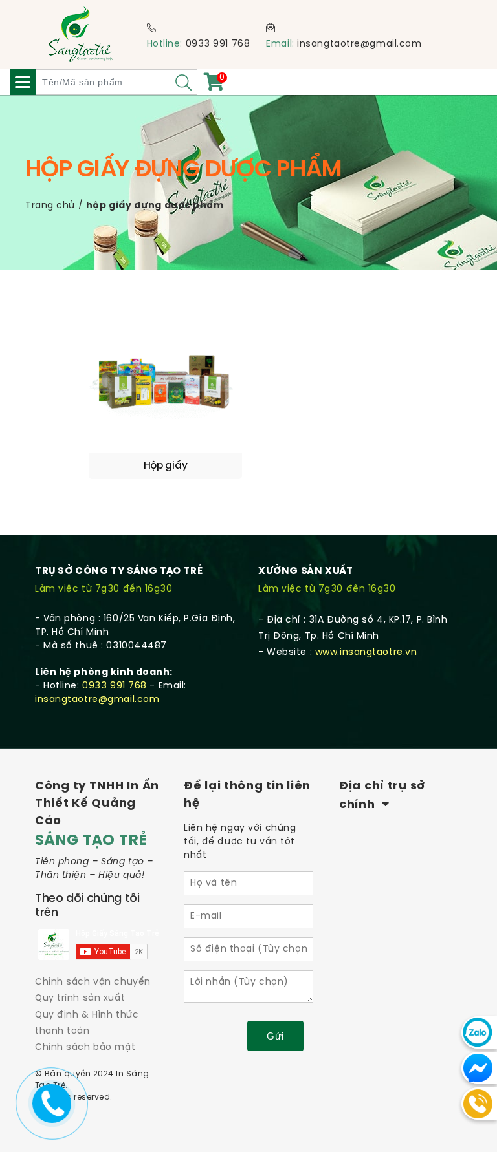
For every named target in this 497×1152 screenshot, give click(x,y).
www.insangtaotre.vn (366, 652)
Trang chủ (50, 206)
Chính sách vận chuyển (93, 982)
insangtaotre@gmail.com (359, 44)
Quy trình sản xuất (80, 998)
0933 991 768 (218, 44)
